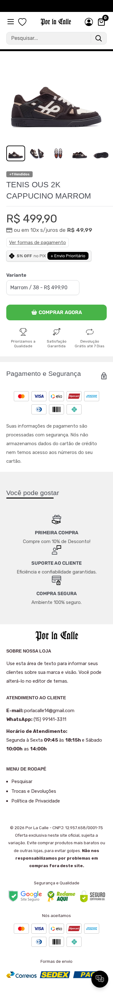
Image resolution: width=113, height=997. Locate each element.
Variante (16, 275)
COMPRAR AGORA (60, 312)
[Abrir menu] (11, 21)
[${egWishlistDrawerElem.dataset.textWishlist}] (22, 22)
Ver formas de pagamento (37, 242)
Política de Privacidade (35, 801)
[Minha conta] (89, 22)
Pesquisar (21, 781)
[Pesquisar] (98, 38)
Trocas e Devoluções (33, 791)
